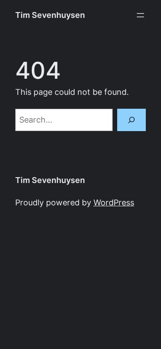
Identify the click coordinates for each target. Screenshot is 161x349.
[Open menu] (140, 15)
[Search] (131, 120)
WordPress (113, 202)
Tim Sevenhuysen (50, 15)
